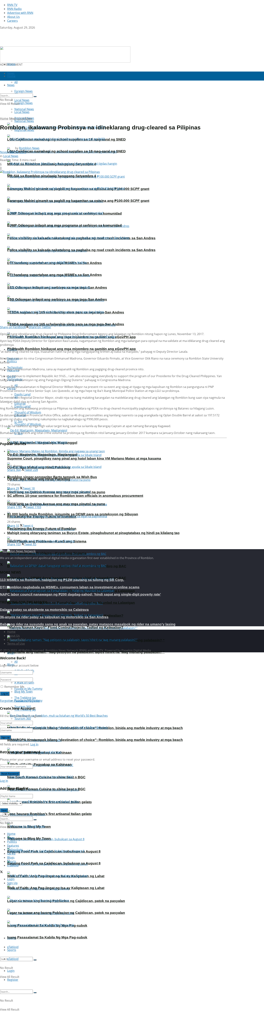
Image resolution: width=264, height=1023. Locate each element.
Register (12, 980)
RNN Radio (14, 9)
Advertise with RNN (20, 13)
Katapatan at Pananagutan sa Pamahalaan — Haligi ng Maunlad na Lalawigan (71, 603)
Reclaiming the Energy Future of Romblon (41, 528)
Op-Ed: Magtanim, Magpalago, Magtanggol (42, 454)
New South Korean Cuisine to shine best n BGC (46, 789)
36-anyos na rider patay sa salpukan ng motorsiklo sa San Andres (54, 617)
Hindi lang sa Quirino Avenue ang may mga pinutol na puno (56, 504)
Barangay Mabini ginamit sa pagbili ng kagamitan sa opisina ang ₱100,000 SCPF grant (78, 201)
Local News (21, 112)
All (16, 662)
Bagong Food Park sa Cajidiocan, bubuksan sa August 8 (54, 863)
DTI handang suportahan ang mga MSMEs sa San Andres (54, 275)
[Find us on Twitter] (1, 31)
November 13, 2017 (13, 152)
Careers (12, 21)
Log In (34, 744)
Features (13, 846)
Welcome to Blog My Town (29, 838)
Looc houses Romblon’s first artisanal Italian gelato (49, 814)
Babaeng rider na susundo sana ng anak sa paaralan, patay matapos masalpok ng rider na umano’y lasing (87, 624)
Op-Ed (11, 853)
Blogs (11, 857)
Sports (11, 950)
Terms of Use (16, 644)
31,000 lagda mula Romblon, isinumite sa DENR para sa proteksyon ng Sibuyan (72, 514)
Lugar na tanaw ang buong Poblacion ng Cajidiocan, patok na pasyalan (66, 913)
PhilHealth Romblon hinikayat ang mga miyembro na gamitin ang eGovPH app (71, 349)
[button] (65, 54)
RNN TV (12, 5)
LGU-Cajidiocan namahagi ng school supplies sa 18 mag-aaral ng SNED (66, 151)
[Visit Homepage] (22, 44)
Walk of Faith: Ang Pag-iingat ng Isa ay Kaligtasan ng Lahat (55, 888)
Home (11, 64)
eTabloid (12, 959)
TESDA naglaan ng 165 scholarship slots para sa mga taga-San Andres (65, 324)
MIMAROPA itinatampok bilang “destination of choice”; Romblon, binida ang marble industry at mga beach (95, 740)
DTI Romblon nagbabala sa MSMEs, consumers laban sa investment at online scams (70, 587)
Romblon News (29, 148)
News (12, 118)
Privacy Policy (16, 640)
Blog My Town (23, 692)
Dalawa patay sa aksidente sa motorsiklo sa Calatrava (44, 610)
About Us (13, 17)
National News (24, 121)
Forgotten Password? (14, 701)
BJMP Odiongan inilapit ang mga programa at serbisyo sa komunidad (64, 225)
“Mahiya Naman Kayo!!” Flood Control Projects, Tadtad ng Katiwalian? (65, 627)
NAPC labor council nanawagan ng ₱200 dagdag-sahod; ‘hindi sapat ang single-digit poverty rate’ (80, 594)
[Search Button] (35, 959)
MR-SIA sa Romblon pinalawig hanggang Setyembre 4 (51, 176)
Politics (12, 361)
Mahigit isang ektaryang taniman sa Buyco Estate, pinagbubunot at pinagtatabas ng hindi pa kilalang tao (93, 533)
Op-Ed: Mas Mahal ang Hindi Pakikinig (38, 479)
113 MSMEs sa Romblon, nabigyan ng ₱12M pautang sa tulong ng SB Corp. (62, 580)
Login (11, 971)
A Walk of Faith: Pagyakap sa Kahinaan (39, 764)
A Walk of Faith (24, 683)
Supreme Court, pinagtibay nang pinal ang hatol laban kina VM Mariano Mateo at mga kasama (84, 458)
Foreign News (23, 103)
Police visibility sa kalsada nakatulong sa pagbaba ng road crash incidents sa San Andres (81, 250)
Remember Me (14, 687)
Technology (14, 850)
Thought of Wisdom (27, 412)
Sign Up (34, 701)
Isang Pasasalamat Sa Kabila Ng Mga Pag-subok (47, 937)
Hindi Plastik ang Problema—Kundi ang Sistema (46, 553)
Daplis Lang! (22, 394)
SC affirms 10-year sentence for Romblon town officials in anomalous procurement (75, 496)
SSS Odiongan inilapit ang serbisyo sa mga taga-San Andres (57, 299)
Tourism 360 (22, 718)
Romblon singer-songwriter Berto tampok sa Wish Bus (52, 477)
